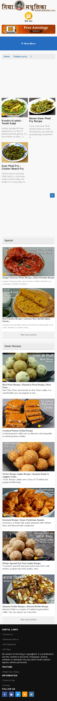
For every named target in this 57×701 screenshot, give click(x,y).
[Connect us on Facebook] (4, 694)
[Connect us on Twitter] (18, 694)
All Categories (9, 644)
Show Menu (30, 43)
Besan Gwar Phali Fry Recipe (40, 120)
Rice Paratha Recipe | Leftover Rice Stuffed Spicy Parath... (26, 320)
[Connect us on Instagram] (31, 694)
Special (9, 240)
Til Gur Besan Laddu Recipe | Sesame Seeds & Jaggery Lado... (25, 475)
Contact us (8, 634)
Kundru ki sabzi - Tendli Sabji (12, 122)
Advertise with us (11, 639)
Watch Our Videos (11, 671)
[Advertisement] (28, 79)
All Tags (7, 649)
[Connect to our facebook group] (11, 694)
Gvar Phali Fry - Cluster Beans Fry (13, 167)
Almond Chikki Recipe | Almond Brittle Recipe (25, 606)
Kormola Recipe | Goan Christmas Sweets (23, 519)
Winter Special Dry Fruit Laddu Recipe (21, 563)
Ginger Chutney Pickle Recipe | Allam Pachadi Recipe (28, 277)
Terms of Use (9, 680)
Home (7, 56)
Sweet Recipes (13, 346)
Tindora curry (20, 56)
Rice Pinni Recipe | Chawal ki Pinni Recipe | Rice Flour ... (26, 386)
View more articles (28, 334)
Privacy (6, 685)
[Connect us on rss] (24, 694)
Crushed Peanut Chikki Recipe (17, 430)
